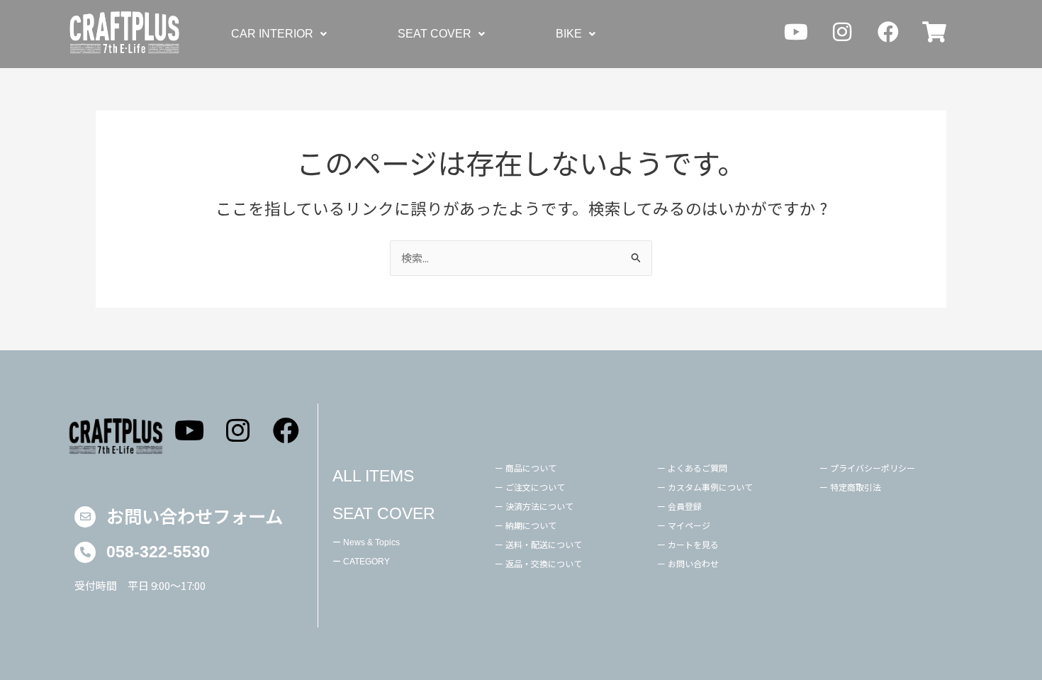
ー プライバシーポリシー (867, 468)
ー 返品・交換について (538, 563)
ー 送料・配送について (538, 544)
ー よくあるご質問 (692, 468)
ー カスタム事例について (705, 487)
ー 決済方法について (534, 506)
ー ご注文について (530, 487)
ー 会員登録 (679, 506)
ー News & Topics (366, 542)
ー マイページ (683, 525)
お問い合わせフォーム (194, 515)
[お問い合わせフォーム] (85, 517)
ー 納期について (525, 525)
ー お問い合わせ (688, 563)
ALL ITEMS (373, 476)
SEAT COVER (434, 34)
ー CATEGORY (361, 562)
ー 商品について (525, 468)
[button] (279, 34)
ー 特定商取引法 (850, 487)
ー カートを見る (688, 544)
